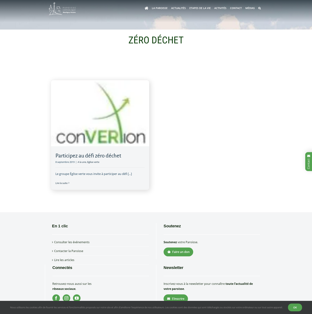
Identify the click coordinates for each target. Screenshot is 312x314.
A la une (82, 162)
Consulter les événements (72, 242)
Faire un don (181, 252)
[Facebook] (56, 298)
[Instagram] (66, 298)
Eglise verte (93, 162)
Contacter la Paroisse (68, 251)
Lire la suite (61, 183)
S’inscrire (178, 299)
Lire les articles (64, 260)
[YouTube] (77, 298)
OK (295, 307)
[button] (259, 8)
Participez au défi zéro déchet (88, 156)
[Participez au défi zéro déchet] (100, 113)
